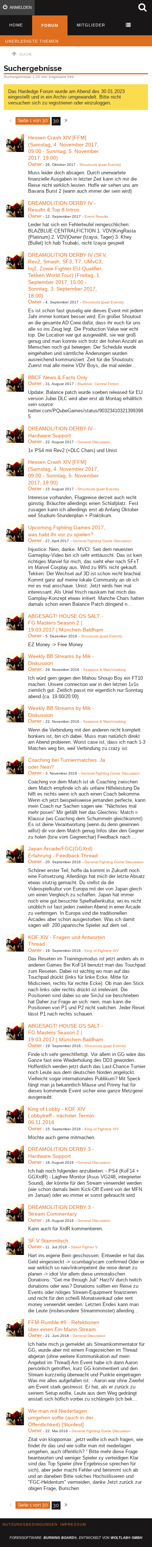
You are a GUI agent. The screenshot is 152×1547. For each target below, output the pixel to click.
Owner (35, 164)
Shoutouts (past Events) (100, 165)
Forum (49, 25)
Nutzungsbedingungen (30, 1524)
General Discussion (93, 442)
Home (16, 25)
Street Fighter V (84, 1247)
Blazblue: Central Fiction (98, 384)
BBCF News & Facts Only (57, 377)
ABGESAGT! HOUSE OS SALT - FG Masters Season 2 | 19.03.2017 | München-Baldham (65, 623)
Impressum (73, 1524)
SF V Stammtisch (48, 1241)
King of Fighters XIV (101, 951)
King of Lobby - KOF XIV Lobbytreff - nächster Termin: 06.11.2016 (62, 1115)
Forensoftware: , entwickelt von (76, 1538)
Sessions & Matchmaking (104, 670)
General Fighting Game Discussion (102, 541)
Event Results (96, 216)
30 (56, 121)
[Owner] (15, 143)
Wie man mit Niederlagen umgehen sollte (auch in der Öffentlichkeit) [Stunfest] (60, 1417)
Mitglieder (91, 25)
